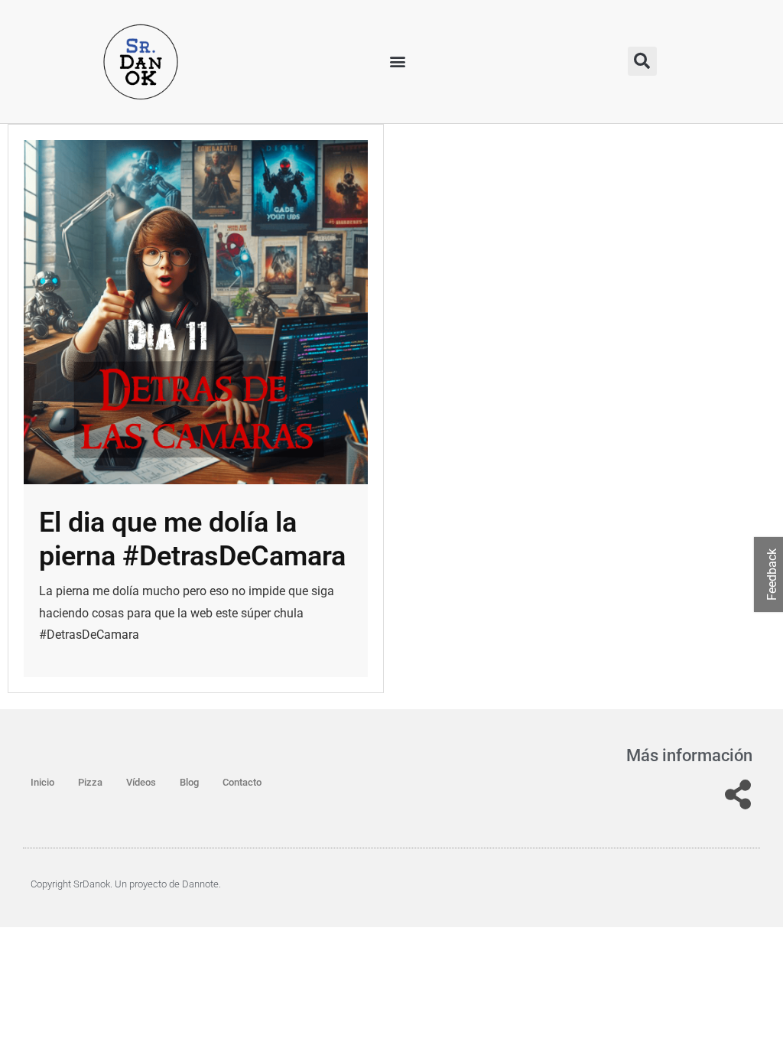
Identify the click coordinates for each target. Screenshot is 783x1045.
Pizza (90, 782)
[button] (398, 61)
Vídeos (141, 782)
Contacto (242, 782)
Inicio (42, 782)
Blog (189, 782)
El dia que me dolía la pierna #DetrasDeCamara (192, 538)
